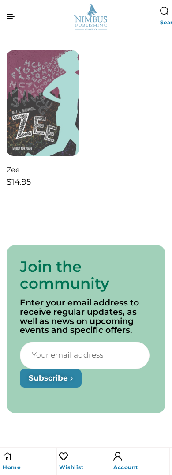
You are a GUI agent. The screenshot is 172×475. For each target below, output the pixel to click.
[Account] (117, 456)
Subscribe (49, 377)
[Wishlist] (63, 456)
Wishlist (71, 467)
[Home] (7, 456)
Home (12, 467)
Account (125, 467)
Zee (13, 170)
